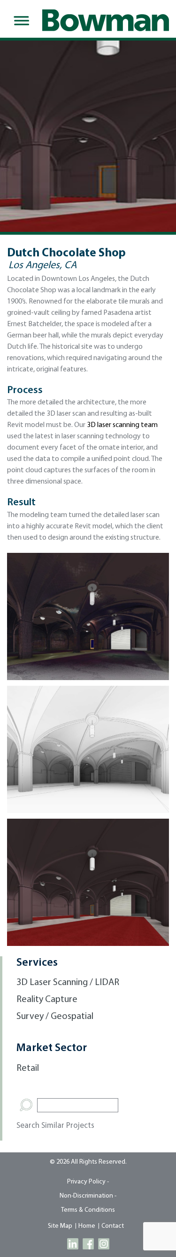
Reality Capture (46, 999)
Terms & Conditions (88, 1210)
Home (86, 1226)
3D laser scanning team (122, 425)
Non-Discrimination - (88, 1195)
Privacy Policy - (88, 1181)
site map (60, 1226)
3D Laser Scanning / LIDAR (67, 982)
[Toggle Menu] (20, 21)
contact (112, 1226)
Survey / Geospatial (54, 1016)
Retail (27, 1068)
